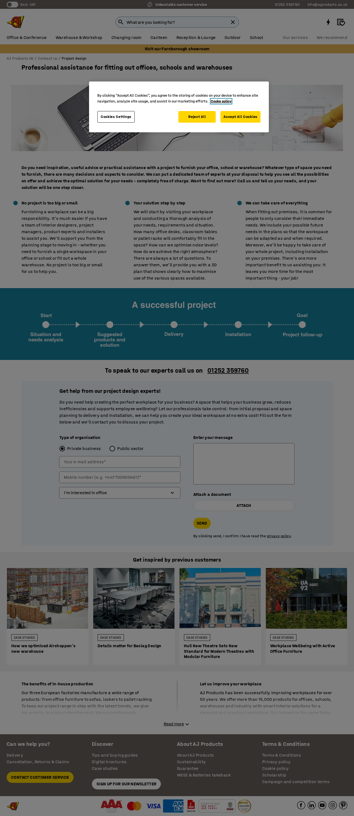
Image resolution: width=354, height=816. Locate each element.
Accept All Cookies (240, 116)
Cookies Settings (116, 116)
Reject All (197, 116)
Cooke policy (221, 101)
